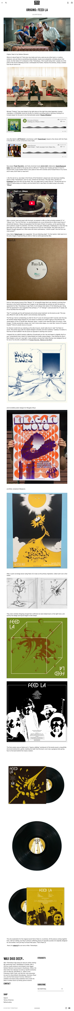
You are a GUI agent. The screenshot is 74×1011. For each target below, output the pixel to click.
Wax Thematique (13, 1008)
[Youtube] (69, 1008)
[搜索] (6, 3)
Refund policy (8, 1002)
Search (6, 998)
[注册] (62, 989)
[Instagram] (66, 1008)
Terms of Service (9, 1000)
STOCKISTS (42, 958)
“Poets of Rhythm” (46, 115)
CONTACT (7, 983)
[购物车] (72, 3)
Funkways (10, 181)
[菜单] (2, 3)
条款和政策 (37, 1008)
